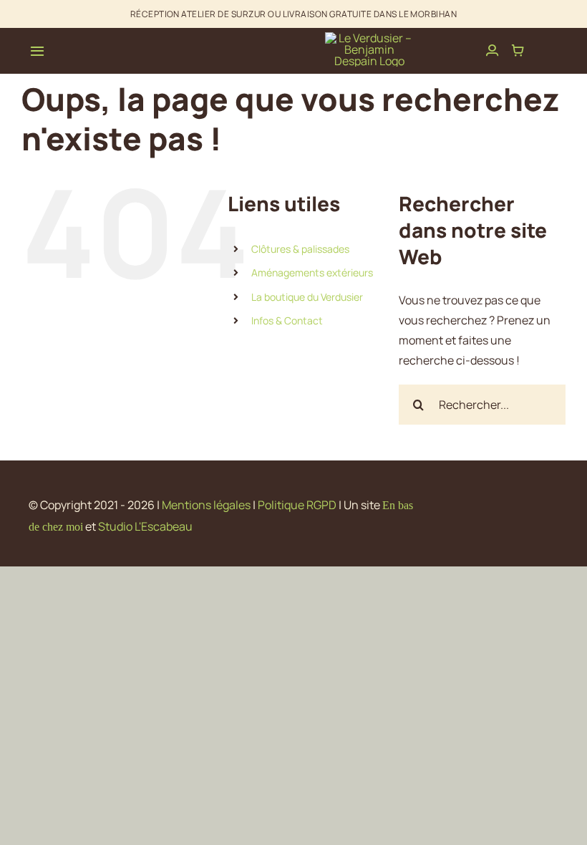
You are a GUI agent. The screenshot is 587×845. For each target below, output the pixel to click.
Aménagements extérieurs (312, 272)
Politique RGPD (297, 505)
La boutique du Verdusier (307, 297)
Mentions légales (206, 505)
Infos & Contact (287, 320)
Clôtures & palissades (300, 249)
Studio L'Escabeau (145, 526)
